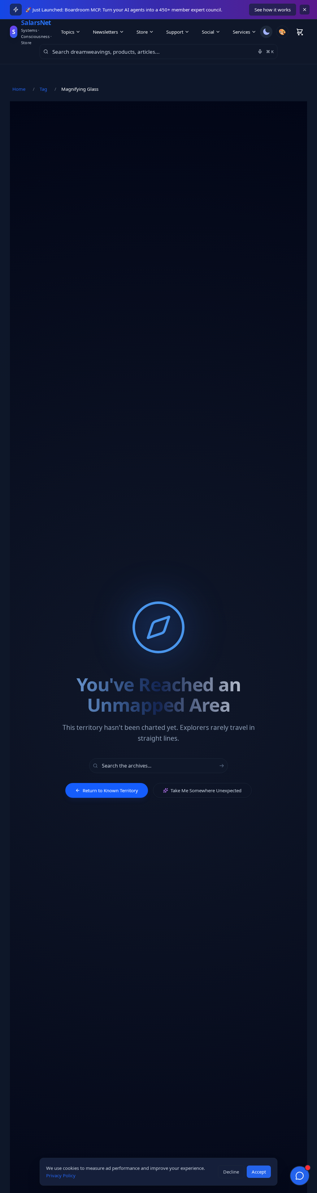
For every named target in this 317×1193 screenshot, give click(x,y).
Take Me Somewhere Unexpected (206, 790)
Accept (259, 1172)
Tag (43, 89)
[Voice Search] (260, 52)
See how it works (272, 9)
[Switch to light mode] (266, 32)
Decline (231, 1172)
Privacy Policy (61, 1175)
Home (18, 89)
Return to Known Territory (110, 790)
